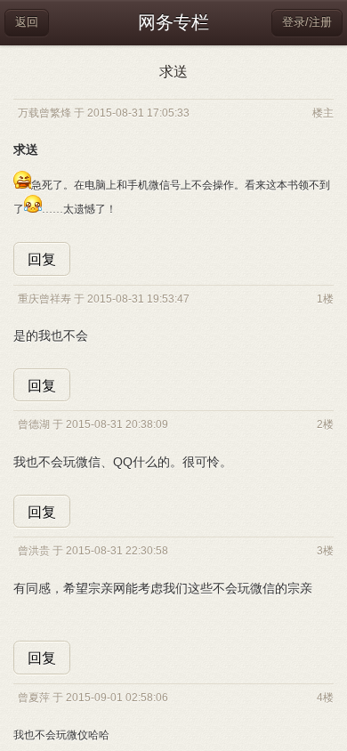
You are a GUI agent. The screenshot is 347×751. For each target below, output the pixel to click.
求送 (173, 71)
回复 (42, 259)
